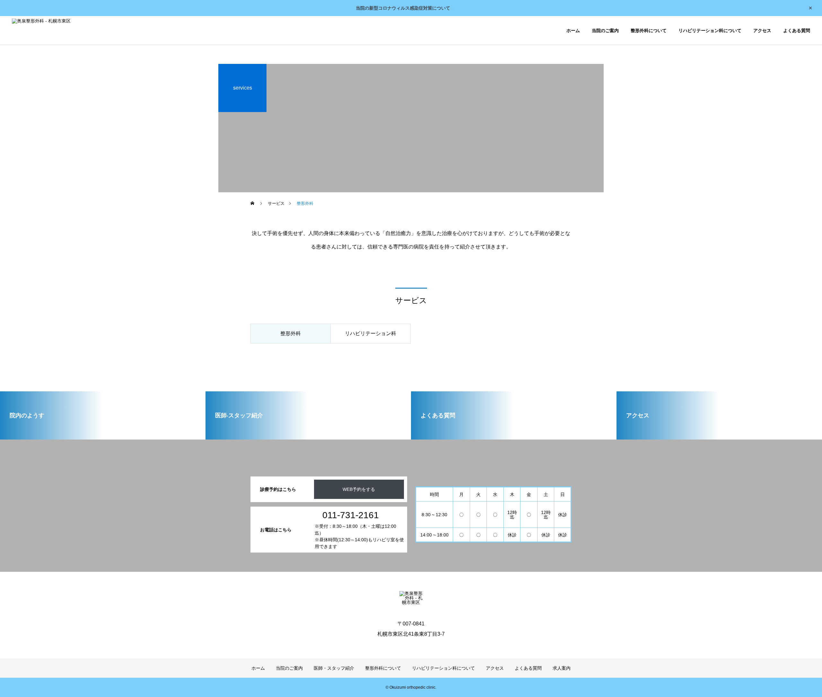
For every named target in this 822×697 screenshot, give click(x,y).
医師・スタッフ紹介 (334, 668)
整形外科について (649, 30)
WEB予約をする (359, 489)
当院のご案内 (605, 30)
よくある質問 (796, 30)
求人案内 (562, 668)
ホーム (573, 30)
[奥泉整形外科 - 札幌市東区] (41, 30)
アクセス (762, 30)
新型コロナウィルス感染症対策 (400, 8)
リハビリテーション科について (709, 30)
